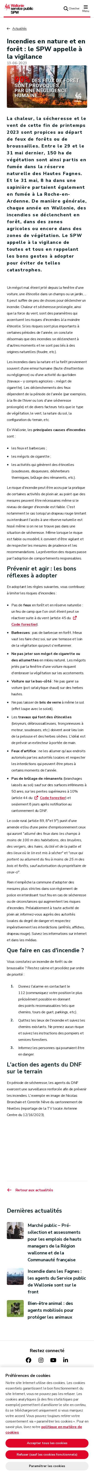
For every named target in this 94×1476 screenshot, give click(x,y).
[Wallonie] (18, 8)
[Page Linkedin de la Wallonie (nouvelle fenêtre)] (65, 1360)
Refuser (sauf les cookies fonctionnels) (47, 1454)
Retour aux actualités (34, 1190)
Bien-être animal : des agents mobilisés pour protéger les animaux (51, 1310)
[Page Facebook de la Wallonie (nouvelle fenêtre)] (28, 1360)
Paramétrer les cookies (47, 1466)
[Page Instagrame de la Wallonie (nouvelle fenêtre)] (40, 1360)
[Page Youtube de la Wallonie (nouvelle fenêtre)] (53, 1360)
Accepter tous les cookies (47, 1443)
